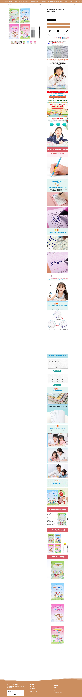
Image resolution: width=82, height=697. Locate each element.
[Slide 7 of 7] (35, 42)
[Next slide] (40, 24)
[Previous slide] (8, 24)
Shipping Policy (32, 693)
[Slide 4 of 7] (23, 42)
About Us (55, 687)
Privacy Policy (32, 688)
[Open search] (70, 4)
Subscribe (15, 694)
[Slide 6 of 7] (31, 42)
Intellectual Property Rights (58, 692)
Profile (31, 694)
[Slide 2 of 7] (16, 42)
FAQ (54, 690)
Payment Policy (32, 686)
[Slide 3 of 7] (20, 42)
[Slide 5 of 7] (27, 42)
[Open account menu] (72, 4)
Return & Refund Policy (33, 691)
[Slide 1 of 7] (12, 42)
